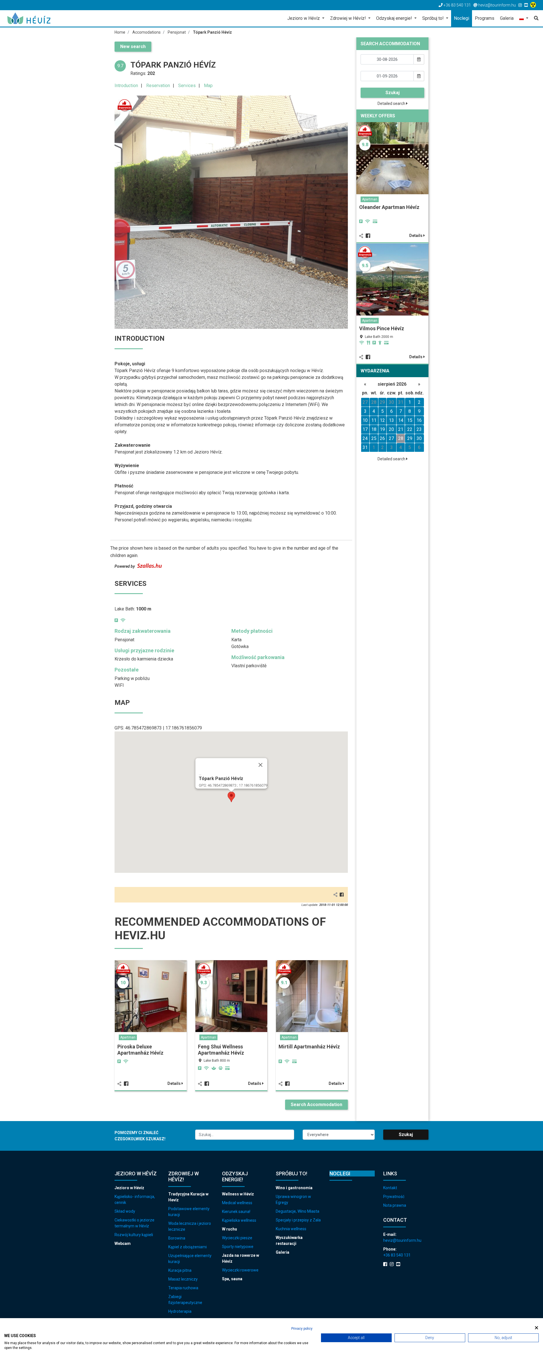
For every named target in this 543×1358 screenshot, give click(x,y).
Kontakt (390, 1188)
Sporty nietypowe (237, 1246)
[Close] (260, 765)
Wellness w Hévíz (238, 1194)
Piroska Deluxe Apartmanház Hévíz (140, 1050)
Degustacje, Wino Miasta (297, 1211)
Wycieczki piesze (237, 1238)
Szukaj (392, 92)
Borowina (176, 1238)
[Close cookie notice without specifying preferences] (536, 1328)
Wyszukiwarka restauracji (289, 1240)
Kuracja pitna (179, 1270)
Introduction (126, 85)
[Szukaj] (534, 18)
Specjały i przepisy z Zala (298, 1220)
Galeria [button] (507, 18)
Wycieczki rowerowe (240, 1270)
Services (187, 85)
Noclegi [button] (461, 18)
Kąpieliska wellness (239, 1220)
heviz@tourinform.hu (402, 1240)
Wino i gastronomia (294, 1188)
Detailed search (392, 103)
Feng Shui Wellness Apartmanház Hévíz (221, 1050)
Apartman (127, 1037)
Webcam (123, 1243)
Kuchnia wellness (291, 1229)
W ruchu (229, 1229)
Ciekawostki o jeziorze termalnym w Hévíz (134, 1223)
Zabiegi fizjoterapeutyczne (185, 1299)
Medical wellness (237, 1203)
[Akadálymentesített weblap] (533, 5)
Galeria (282, 1252)
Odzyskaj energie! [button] (394, 18)
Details (174, 1083)
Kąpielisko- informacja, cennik (135, 1199)
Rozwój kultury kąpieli (134, 1234)
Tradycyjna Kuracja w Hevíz (188, 1197)
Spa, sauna (232, 1279)
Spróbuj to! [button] (433, 18)
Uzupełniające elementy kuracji (190, 1258)
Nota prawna (394, 1205)
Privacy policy (302, 1329)
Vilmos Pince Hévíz (381, 328)
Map (208, 85)
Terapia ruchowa (183, 1288)
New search (133, 46)
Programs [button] (484, 18)
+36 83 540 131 (397, 1255)
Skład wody (125, 1211)
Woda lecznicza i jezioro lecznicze (189, 1226)
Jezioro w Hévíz (129, 1188)
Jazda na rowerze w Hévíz (240, 1258)
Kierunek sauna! (236, 1211)
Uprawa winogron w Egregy (293, 1199)
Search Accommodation (316, 1104)
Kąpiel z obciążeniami (187, 1247)
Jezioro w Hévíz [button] (304, 18)
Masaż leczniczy (183, 1279)
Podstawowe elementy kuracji (189, 1211)
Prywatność (393, 1196)
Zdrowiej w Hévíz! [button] (348, 18)
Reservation (158, 85)
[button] (523, 18)
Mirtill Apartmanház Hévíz (309, 1047)
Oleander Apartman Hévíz (389, 207)
